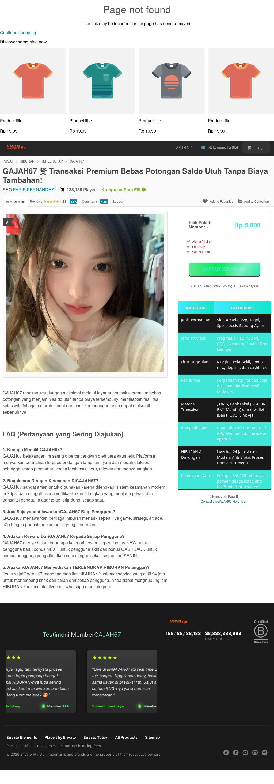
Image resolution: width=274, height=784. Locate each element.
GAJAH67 (77, 161)
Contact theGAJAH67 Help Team (224, 501)
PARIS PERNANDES (33, 189)
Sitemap (152, 737)
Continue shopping (18, 32)
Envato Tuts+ (95, 737)
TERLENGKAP (52, 161)
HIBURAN (27, 161)
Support (118, 201)
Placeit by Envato (60, 737)
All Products (126, 737)
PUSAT (8, 161)
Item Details (15, 201)
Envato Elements (21, 737)
